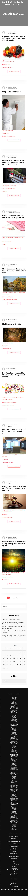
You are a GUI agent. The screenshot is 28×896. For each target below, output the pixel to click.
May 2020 (14, 794)
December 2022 (14, 754)
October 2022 (14, 756)
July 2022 (14, 760)
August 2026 (14, 697)
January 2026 (14, 706)
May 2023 (14, 747)
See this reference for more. (8, 136)
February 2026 (14, 705)
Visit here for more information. (9, 402)
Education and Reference (14, 845)
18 (7, 661)
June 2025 (14, 715)
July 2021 (14, 776)
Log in (14, 882)
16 (24, 658)
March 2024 (14, 734)
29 (20, 664)
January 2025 (14, 721)
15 (20, 658)
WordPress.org (14, 886)
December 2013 (14, 817)
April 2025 (14, 717)
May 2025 (14, 716)
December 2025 (14, 707)
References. (5, 345)
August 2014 (14, 807)
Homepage (14, 858)
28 (17, 664)
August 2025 (14, 712)
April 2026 (14, 702)
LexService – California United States (11, 619)
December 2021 (14, 769)
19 (10, 661)
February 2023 (14, 751)
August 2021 (14, 774)
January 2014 (14, 816)
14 (17, 658)
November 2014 (14, 803)
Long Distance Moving (11, 92)
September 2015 (14, 802)
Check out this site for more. (8, 188)
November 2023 (14, 740)
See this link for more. (7, 579)
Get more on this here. (7, 517)
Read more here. (6, 64)
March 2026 (14, 703)
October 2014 (14, 804)
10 (16, 597)
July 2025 (14, 714)
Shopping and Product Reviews (14, 869)
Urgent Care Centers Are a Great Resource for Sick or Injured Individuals (14, 38)
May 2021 (14, 778)
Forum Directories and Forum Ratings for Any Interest (13, 217)
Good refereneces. (6, 348)
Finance (14, 848)
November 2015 (14, 799)
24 (3, 664)
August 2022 (14, 759)
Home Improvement (12, 88)
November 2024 (14, 724)
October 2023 (14, 741)
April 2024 (14, 733)
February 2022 (14, 767)
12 (10, 658)
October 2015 (14, 800)
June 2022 (14, 762)
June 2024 (14, 730)
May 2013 (14, 826)
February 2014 (14, 815)
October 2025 (14, 710)
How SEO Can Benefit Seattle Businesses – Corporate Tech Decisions (13, 627)
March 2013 (14, 829)
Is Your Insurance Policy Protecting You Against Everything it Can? (14, 543)
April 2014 (14, 812)
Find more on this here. (7, 462)
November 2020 (14, 786)
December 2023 (14, 738)
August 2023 (14, 743)
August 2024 (14, 728)
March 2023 (14, 750)
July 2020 (14, 791)
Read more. (5, 514)
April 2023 (14, 749)
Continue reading (14, 71)
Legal (9, 483)
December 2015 (14, 798)
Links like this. (5, 133)
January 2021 (14, 784)
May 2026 (14, 701)
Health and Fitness (12, 33)
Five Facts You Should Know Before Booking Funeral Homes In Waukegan (13, 162)
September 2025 (14, 711)
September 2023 (14, 742)
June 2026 (14, 699)
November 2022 (14, 755)
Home (14, 854)
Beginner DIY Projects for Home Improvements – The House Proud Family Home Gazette (13, 623)
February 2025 (14, 720)
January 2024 (14, 737)
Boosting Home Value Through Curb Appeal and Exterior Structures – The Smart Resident (13, 636)
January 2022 (14, 768)
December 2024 (14, 723)
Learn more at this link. (7, 296)
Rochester (10, 265)
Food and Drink (14, 850)
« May (3, 668)
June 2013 (14, 825)
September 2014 (14, 806)
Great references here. (7, 67)
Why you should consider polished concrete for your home (14, 431)
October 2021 (14, 772)
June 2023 (14, 746)
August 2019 (14, 796)
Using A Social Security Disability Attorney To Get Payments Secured (14, 488)
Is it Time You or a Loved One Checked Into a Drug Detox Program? (13, 375)
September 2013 (14, 821)
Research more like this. (8, 405)
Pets (14, 863)
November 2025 (14, 708)
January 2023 (14, 752)
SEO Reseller (14, 868)
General (14, 851)
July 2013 (14, 824)
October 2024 (14, 725)
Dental (14, 843)
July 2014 (14, 808)
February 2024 (14, 736)
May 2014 (14, 811)
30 (24, 664)
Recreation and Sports (13, 321)
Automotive (14, 838)
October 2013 (14, 820)
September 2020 (14, 789)
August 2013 (14, 822)
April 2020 (14, 795)
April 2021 (14, 780)
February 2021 (14, 782)
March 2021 (14, 781)
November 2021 (14, 771)
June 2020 (14, 793)
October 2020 (14, 787)
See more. (4, 191)
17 (3, 661)
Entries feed (14, 883)
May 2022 (14, 763)
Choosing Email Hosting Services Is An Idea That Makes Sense (14, 271)
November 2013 (14, 819)
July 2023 (14, 745)
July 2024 (14, 729)
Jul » (7, 668)
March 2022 (14, 765)
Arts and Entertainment (14, 836)
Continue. (4, 244)
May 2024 (14, 732)
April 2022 (14, 764)
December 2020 (14, 785)
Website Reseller (14, 874)
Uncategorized (14, 873)
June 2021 (14, 777)
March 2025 (14, 719)
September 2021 (14, 773)
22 (20, 661)
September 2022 (14, 758)
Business (10, 426)
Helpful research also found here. (10, 299)
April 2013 (14, 828)
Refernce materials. (6, 241)
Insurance (14, 859)
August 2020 (14, 790)
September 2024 (14, 727)
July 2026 (14, 698)
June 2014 (14, 809)
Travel (14, 871)
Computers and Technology (14, 212)
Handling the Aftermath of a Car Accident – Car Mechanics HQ (14, 631)
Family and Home (12, 157)
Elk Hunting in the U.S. (11, 324)
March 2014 (14, 813)
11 (7, 658)
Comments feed (14, 884)
